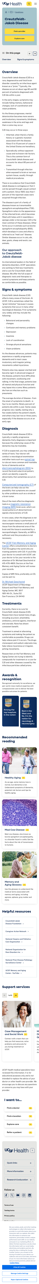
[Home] (12, 4)
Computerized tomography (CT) (18, 484)
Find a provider (19, 31)
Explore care (19, 38)
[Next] (15, 995)
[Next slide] (35, 54)
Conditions (19, 12)
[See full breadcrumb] (11, 12)
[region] (19, 1252)
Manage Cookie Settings (19, 1273)
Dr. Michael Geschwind (13, 581)
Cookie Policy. (14, 1263)
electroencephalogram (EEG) (16, 468)
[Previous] (4, 995)
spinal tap (30, 459)
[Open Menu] (35, 3)
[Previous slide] (30, 54)
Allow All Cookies (19, 1267)
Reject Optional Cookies (19, 1280)
